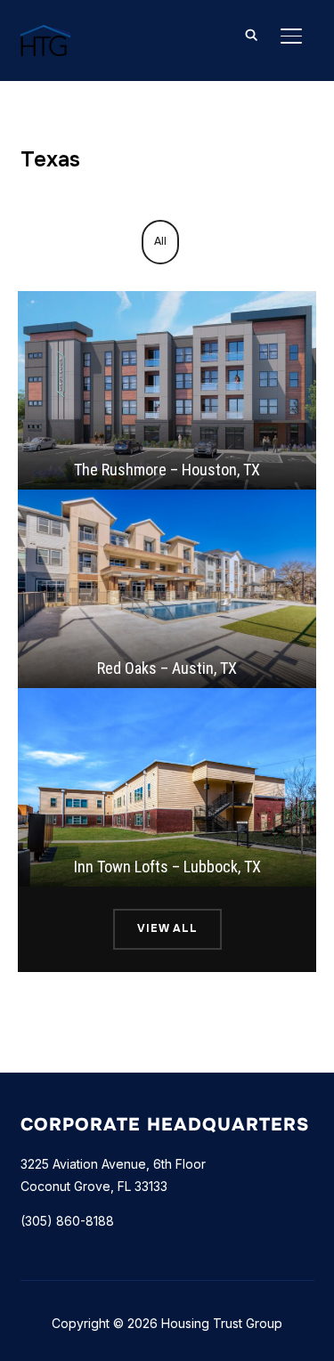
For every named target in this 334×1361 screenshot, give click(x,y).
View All (167, 928)
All (160, 241)
